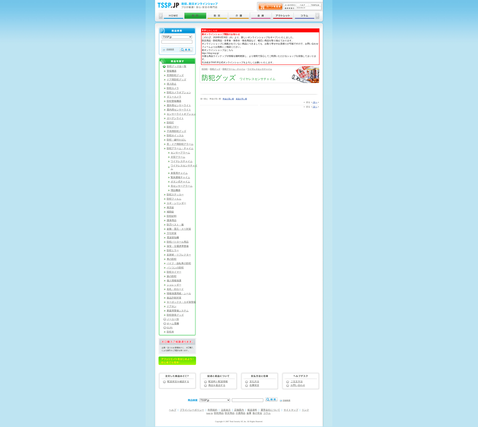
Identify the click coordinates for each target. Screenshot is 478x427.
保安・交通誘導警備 (178, 246)
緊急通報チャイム (180, 177)
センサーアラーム (180, 152)
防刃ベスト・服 (175, 224)
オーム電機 (173, 323)
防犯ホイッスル (175, 135)
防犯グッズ (215, 69)
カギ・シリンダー (176, 203)
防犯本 (170, 332)
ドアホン (171, 306)
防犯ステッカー (175, 194)
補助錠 (170, 212)
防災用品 (230, 413)
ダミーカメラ (174, 97)
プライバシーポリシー (192, 410)
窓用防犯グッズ (175, 75)
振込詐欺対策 (174, 298)
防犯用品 (219, 413)
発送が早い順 (241, 99)
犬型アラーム (178, 157)
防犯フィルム (174, 199)
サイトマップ (291, 410)
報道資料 (252, 410)
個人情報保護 (174, 280)
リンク (305, 410)
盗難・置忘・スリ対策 (179, 229)
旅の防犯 (171, 276)
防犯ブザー (173, 127)
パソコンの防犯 (175, 267)
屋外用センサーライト (179, 105)
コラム (267, 413)
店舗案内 (239, 410)
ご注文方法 (297, 381)
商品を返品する (216, 385)
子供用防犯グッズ (176, 131)
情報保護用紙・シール (179, 293)
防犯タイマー (174, 272)
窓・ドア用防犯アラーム (180, 144)
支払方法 (254, 381)
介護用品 (240, 413)
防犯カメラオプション (179, 92)
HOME (205, 69)
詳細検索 (170, 49)
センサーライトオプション (181, 114)
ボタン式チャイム (180, 181)
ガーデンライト (175, 118)
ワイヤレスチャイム (182, 161)
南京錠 (170, 207)
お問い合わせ (298, 385)
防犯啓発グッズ (175, 315)
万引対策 (171, 233)
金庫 (248, 413)
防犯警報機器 (174, 101)
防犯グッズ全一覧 (176, 66)
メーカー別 (173, 319)
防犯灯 (170, 122)
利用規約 (212, 410)
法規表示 (226, 410)
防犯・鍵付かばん (176, 140)
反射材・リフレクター (179, 255)
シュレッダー (174, 285)
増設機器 (175, 190)
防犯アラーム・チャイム (234, 69)
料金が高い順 (228, 99)
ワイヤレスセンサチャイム (259, 69)
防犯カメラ (173, 88)
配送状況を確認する (178, 381)
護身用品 (171, 220)
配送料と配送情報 (218, 381)
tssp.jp (209, 413)
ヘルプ (172, 410)
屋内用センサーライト (179, 109)
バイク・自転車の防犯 (179, 263)
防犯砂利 (171, 216)
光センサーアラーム (182, 186)
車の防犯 (171, 259)
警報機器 (171, 71)
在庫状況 (254, 385)
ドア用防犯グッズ (176, 79)
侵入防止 (171, 84)
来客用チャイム (179, 173)
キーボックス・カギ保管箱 (181, 302)
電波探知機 (173, 237)
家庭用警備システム (178, 310)
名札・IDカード (175, 289)
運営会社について (270, 410)
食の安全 (257, 413)
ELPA (170, 327)
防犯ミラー (173, 250)
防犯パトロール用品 (178, 242)
